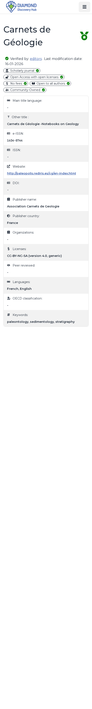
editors (36, 59)
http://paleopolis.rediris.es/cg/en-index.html (41, 173)
